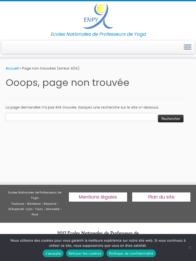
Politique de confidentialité (131, 253)
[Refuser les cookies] (189, 247)
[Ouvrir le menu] (187, 47)
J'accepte (53, 253)
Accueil (12, 68)
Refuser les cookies (85, 253)
